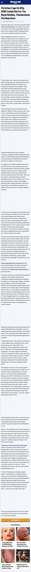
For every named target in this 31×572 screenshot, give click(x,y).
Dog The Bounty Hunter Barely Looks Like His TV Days (7, 566)
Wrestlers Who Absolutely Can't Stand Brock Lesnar (22, 544)
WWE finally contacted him (19, 269)
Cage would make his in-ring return (12, 263)
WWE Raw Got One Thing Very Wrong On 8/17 (23, 566)
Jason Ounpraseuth (8, 21)
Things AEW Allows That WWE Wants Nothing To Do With (7, 544)
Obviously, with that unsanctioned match (14, 445)
